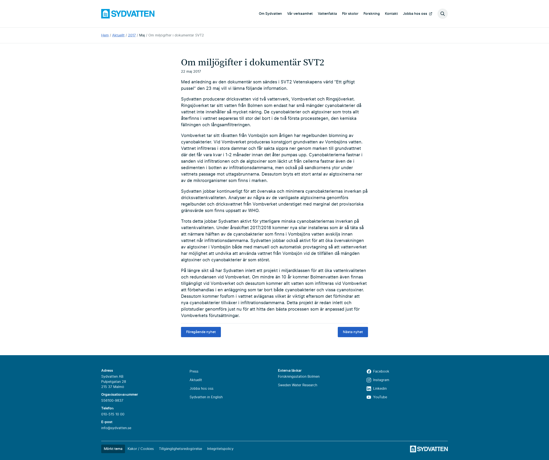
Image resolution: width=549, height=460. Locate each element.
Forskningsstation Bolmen (299, 376)
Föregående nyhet (201, 332)
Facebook (381, 371)
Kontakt (391, 13)
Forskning (371, 13)
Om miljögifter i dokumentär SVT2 (176, 35)
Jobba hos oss (415, 13)
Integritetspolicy (220, 449)
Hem (105, 35)
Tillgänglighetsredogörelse (180, 449)
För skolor (350, 13)
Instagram (381, 380)
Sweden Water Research (297, 385)
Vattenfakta (327, 13)
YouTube (380, 397)
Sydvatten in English (206, 397)
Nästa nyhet (353, 332)
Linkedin (380, 388)
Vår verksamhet (300, 13)
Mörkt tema (113, 449)
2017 (132, 35)
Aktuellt (118, 35)
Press (194, 371)
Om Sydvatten (270, 13)
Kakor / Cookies (141, 449)
